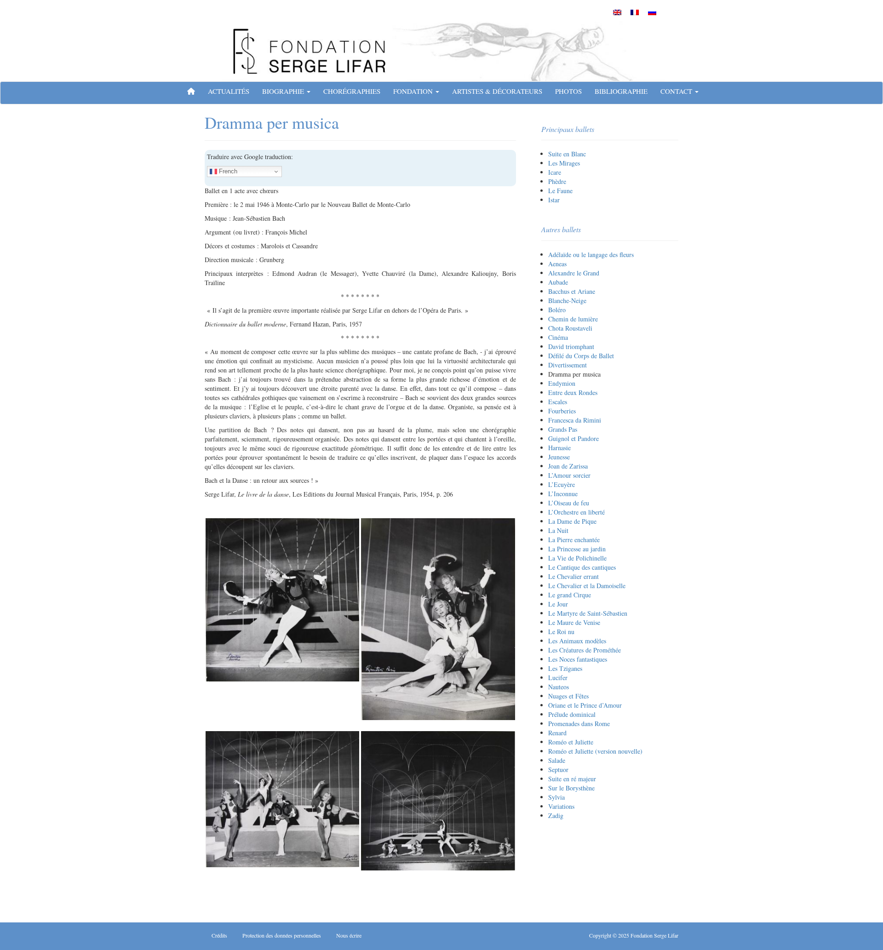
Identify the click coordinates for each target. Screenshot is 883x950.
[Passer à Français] (634, 12)
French (227, 171)
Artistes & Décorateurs (497, 91)
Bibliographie (621, 91)
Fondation (414, 91)
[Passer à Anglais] (617, 12)
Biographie (284, 91)
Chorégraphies (351, 91)
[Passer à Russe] (652, 12)
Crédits (219, 935)
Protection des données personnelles (281, 935)
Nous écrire (348, 935)
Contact (677, 91)
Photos (568, 91)
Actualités (228, 91)
